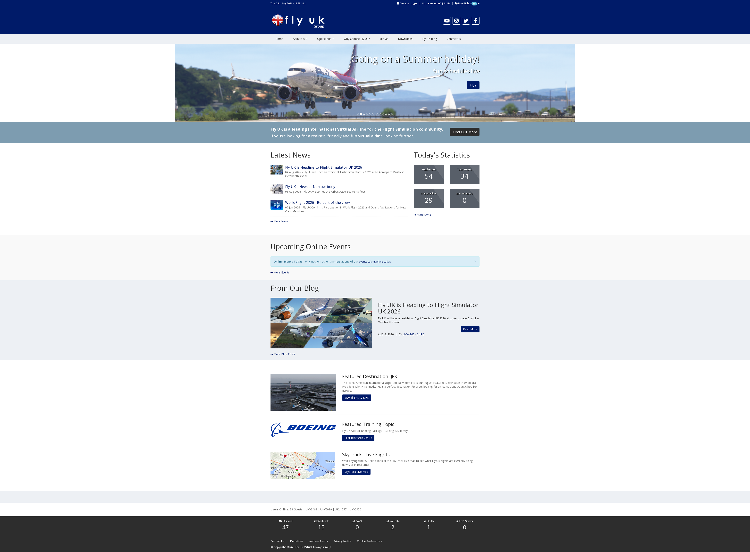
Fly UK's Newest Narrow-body (310, 186)
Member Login (408, 3)
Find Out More (465, 132)
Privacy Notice (342, 541)
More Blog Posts (284, 354)
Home (279, 39)
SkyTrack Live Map (356, 472)
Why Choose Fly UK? (357, 39)
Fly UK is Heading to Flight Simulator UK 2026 (323, 167)
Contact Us (454, 39)
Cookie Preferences (369, 541)
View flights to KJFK (357, 397)
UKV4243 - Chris (414, 334)
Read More (470, 329)
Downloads (405, 39)
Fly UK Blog (429, 39)
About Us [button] (299, 39)
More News (280, 221)
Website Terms (318, 541)
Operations (324, 39)
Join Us (446, 3)
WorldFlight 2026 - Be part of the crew (317, 202)
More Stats (423, 215)
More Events (281, 272)
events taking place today (375, 261)
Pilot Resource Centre (358, 438)
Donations (296, 541)
